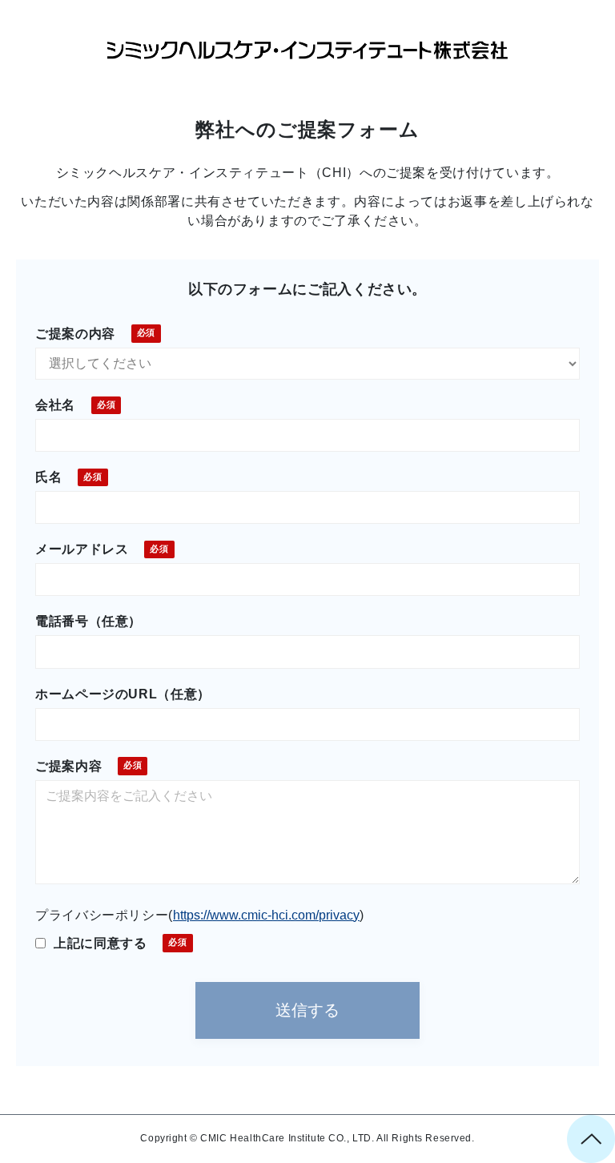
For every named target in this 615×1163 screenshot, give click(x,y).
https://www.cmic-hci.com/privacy (266, 915)
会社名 (55, 405)
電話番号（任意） (88, 621)
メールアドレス (81, 549)
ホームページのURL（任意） (123, 694)
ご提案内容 (68, 766)
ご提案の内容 (75, 333)
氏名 (48, 477)
